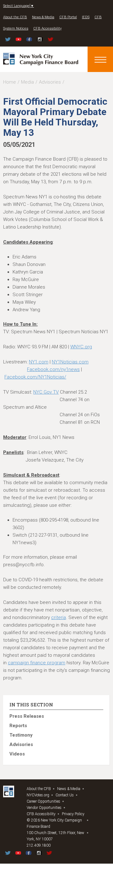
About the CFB (15, 17)
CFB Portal (68, 17)
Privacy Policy (73, 814)
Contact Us (65, 795)
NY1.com (38, 362)
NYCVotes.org (38, 795)
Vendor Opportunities (44, 807)
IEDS (85, 17)
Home (9, 82)
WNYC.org (81, 347)
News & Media (43, 17)
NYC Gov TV (46, 392)
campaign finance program (36, 663)
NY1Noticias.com (70, 362)
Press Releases (26, 716)
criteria (58, 617)
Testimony (21, 735)
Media (27, 82)
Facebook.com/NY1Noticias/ (35, 377)
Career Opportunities (43, 801)
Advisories (50, 82)
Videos (17, 754)
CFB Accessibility (47, 28)
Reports (18, 725)
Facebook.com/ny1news (53, 369)
